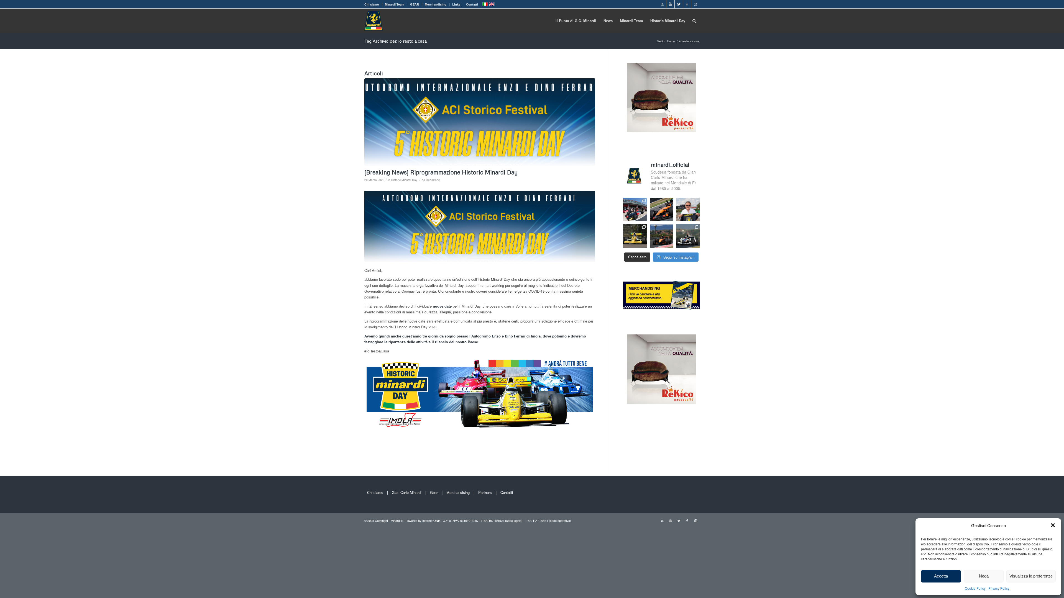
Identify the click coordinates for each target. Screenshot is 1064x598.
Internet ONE (431, 520)
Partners (485, 492)
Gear (434, 492)
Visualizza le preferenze (1031, 576)
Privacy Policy (998, 588)
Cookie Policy (975, 588)
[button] (1053, 525)
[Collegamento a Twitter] (679, 4)
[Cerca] (694, 21)
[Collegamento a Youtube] (670, 4)
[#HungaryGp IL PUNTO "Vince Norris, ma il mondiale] (661, 236)
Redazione (433, 180)
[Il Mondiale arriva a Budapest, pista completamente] (688, 236)
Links (456, 4)
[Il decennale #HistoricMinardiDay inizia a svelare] (635, 209)
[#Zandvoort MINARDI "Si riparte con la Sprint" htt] (688, 209)
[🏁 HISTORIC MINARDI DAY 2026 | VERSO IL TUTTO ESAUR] (635, 236)
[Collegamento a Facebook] (687, 4)
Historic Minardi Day (404, 180)
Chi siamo (371, 4)
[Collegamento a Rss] (662, 4)
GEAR (414, 4)
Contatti (472, 4)
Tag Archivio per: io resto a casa (395, 41)
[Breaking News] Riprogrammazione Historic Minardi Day (441, 172)
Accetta (941, 576)
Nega (984, 576)
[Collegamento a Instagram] (695, 4)
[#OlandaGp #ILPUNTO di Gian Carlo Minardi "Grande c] (661, 209)
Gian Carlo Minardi (406, 492)
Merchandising (435, 4)
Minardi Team (394, 4)
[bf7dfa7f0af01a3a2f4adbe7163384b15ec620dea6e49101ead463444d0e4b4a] (479, 122)
